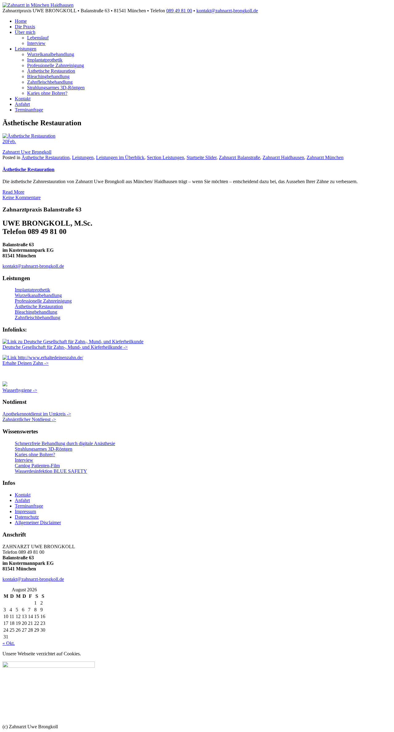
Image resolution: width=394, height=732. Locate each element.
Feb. (9, 141)
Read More (13, 192)
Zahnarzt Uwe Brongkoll (26, 152)
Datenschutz (27, 517)
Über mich (25, 32)
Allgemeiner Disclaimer (38, 522)
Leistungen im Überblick (120, 157)
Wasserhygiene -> (19, 390)
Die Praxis (25, 26)
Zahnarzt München (325, 157)
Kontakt (22, 98)
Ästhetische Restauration (51, 71)
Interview (36, 43)
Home (21, 21)
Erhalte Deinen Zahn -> (25, 363)
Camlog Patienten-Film (37, 465)
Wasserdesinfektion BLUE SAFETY (51, 471)
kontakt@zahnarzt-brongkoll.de (227, 10)
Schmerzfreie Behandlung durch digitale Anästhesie (65, 443)
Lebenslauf (38, 37)
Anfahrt (22, 104)
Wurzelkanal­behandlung (50, 54)
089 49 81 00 (179, 10)
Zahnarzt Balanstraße (239, 157)
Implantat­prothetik (44, 59)
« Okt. (8, 643)
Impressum (25, 511)
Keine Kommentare (21, 197)
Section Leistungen (165, 157)
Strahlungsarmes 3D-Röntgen (56, 87)
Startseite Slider (201, 157)
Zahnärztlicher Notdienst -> (29, 419)
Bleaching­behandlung (48, 76)
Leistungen (25, 48)
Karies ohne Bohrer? (47, 93)
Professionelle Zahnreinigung (55, 65)
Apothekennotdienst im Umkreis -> (36, 413)
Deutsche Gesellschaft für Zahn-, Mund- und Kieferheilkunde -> (65, 347)
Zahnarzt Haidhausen (283, 157)
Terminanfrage (29, 109)
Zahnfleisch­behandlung (50, 82)
